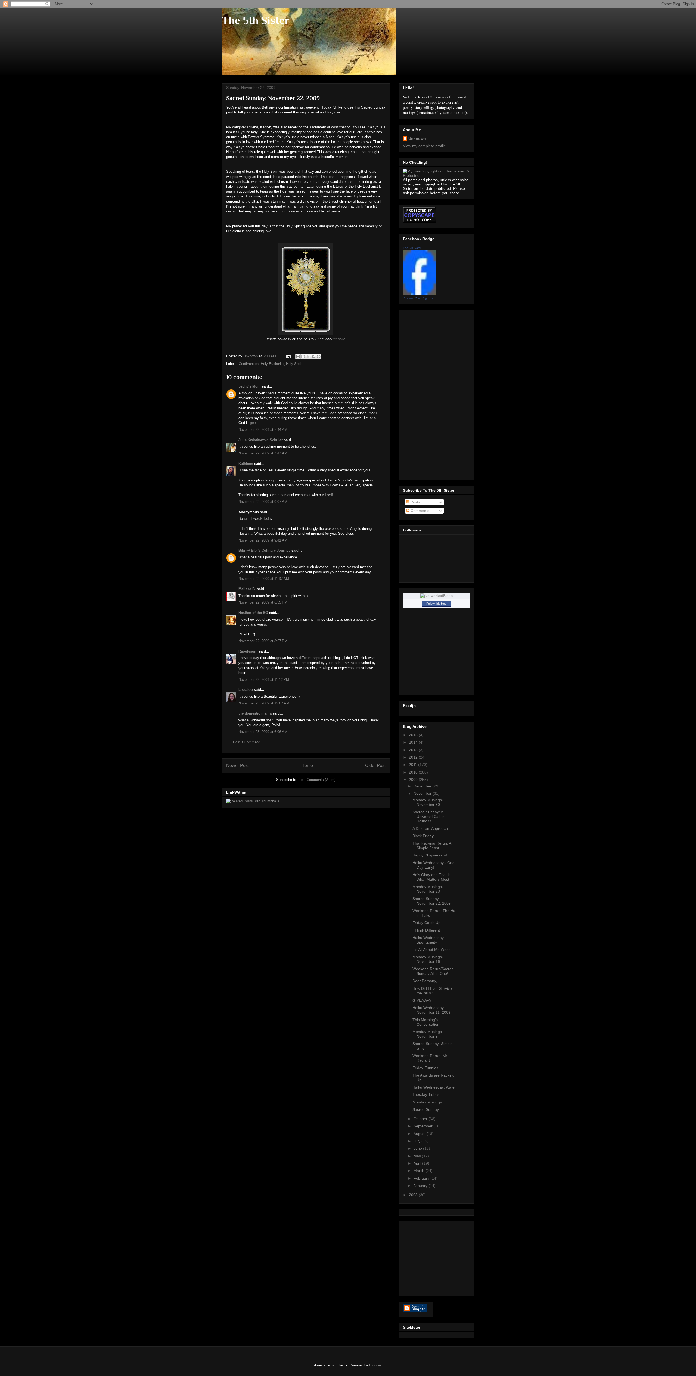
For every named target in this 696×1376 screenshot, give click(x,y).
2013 (414, 750)
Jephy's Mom (249, 386)
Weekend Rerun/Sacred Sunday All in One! (433, 971)
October (421, 1119)
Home (307, 765)
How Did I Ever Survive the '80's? (432, 990)
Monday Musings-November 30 (427, 802)
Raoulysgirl (248, 651)
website (339, 339)
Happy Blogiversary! (429, 855)
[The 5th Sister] (419, 293)
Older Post (375, 765)
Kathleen (245, 464)
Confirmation (249, 364)
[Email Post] (288, 356)
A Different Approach (430, 828)
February (422, 1178)
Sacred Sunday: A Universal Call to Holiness (428, 816)
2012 (414, 757)
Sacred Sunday (425, 1109)
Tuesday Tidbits (425, 1094)
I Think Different (426, 930)
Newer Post (237, 765)
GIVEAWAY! (422, 1000)
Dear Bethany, (424, 981)
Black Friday (423, 836)
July (417, 1141)
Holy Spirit (294, 364)
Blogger (375, 1365)
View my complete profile (424, 146)
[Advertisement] (424, 393)
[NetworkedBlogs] (436, 595)
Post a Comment (246, 742)
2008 (414, 1195)
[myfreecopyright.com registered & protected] (436, 175)
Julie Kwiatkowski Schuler (260, 440)
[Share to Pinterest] (318, 356)
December (423, 786)
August (420, 1133)
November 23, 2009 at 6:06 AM (262, 732)
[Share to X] (308, 356)
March (419, 1170)
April (418, 1163)
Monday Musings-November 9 (427, 1033)
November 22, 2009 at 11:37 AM (263, 579)
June (418, 1148)
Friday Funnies (425, 1068)
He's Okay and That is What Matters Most (431, 877)
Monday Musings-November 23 (427, 889)
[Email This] (298, 356)
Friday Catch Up (426, 922)
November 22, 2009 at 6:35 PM (262, 602)
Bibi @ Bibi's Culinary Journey (264, 550)
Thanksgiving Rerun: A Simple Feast (431, 845)
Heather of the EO (253, 613)
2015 (414, 735)
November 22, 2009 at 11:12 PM (263, 680)
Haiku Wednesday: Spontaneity (428, 939)
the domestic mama (255, 713)
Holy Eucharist (272, 364)
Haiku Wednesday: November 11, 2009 (431, 1010)
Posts (414, 502)
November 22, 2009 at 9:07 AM (262, 502)
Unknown (417, 138)
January (421, 1185)
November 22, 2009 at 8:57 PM (262, 641)
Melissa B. (247, 589)
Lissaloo (245, 690)
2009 (414, 779)
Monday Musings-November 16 (427, 959)
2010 (414, 772)
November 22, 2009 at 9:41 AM (262, 540)
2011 (413, 764)
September (424, 1126)
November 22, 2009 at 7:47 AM (262, 453)
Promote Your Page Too (418, 298)
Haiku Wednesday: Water (434, 1087)
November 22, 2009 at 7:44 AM (262, 430)
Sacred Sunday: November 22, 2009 (431, 900)
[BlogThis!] (303, 356)
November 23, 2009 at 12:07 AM (263, 703)
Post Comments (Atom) (316, 780)
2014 (414, 742)
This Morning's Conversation (425, 1022)
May (418, 1156)
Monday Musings (427, 1102)
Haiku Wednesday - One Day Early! (433, 865)
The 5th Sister (255, 20)
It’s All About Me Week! (432, 949)
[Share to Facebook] (313, 356)
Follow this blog (436, 603)
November (423, 793)
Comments (419, 510)
